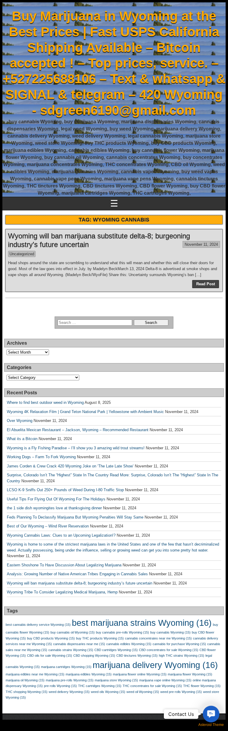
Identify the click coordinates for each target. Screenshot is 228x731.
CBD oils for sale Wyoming (49, 655)
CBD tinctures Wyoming (137, 655)
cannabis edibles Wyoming (128, 644)
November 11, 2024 (201, 244)
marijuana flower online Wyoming (140, 674)
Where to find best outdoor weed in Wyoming (45, 402)
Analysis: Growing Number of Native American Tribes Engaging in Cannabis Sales (77, 574)
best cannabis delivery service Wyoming (38, 624)
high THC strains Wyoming (181, 655)
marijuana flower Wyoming (190, 674)
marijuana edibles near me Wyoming (35, 674)
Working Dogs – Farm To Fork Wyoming (41, 457)
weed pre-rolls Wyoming (181, 692)
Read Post (205, 284)
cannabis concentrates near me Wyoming (158, 638)
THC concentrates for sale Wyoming (152, 686)
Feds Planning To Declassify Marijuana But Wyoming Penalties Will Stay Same (75, 517)
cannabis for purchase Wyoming (179, 644)
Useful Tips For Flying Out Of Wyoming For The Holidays (56, 499)
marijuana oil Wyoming (25, 680)
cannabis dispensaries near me (79, 644)
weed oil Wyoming (142, 692)
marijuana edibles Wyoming (89, 674)
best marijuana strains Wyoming (142, 623)
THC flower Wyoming (202, 686)
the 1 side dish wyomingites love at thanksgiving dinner (54, 508)
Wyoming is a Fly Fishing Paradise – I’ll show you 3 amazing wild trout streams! (76, 448)
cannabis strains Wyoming (70, 650)
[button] (211, 714)
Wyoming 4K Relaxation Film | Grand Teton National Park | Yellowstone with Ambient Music (85, 411)
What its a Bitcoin (22, 439)
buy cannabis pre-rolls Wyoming (122, 632)
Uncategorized (22, 254)
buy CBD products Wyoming (51, 638)
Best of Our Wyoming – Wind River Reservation (48, 526)
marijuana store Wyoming (116, 680)
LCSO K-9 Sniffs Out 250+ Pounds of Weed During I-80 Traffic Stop (65, 490)
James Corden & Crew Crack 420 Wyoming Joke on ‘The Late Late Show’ (70, 466)
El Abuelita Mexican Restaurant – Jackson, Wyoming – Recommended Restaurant (77, 430)
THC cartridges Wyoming (99, 686)
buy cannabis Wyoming (170, 632)
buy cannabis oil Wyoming (72, 632)
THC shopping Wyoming (27, 692)
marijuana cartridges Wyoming (66, 667)
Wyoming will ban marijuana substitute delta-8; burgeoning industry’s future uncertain (79, 583)
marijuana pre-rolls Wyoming (70, 680)
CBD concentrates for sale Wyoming (168, 650)
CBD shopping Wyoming (94, 655)
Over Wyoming (19, 420)
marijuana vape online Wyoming (165, 680)
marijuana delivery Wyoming (155, 665)
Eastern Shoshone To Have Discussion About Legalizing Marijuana (64, 565)
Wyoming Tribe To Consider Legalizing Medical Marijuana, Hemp (62, 592)
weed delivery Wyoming (69, 692)
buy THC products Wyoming (100, 638)
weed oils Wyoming (108, 692)
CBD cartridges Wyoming (116, 650)
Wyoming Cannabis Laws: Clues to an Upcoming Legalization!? (61, 535)
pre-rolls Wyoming (60, 686)
